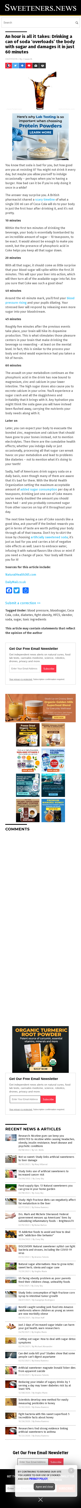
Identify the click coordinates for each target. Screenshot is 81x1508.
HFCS (56, 615)
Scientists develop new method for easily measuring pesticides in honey (43, 1401)
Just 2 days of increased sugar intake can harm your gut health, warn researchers (46, 1326)
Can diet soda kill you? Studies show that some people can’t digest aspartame (46, 1355)
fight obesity (43, 615)
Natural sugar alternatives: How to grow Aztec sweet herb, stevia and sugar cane (46, 1266)
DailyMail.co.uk (15, 582)
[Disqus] (40, 881)
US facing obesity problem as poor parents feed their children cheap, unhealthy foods (44, 1280)
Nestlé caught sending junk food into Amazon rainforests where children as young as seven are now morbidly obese (45, 1310)
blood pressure (38, 610)
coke (16, 615)
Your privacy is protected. (21, 679)
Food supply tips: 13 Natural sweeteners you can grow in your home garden (45, 1187)
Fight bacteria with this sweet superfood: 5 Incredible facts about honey (44, 1416)
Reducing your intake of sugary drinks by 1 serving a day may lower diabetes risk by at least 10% (44, 1385)
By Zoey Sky (38, 1178)
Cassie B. (28, 59)
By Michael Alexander (42, 1346)
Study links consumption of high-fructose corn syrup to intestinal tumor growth (46, 1294)
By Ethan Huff (38, 1318)
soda (8, 619)
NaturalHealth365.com (20, 574)
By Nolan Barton (39, 1225)
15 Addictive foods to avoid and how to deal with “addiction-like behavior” (44, 1233)
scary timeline (45, 199)
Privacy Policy (38, 1478)
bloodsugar (58, 610)
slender (67, 615)
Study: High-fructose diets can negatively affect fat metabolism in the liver (47, 1201)
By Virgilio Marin (39, 1271)
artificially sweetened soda (49, 537)
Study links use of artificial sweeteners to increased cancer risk (43, 1173)
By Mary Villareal (39, 1164)
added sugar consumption (38, 489)
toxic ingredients (34, 619)
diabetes (27, 615)
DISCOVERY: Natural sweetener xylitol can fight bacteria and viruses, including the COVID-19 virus (46, 1250)
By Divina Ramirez (40, 1207)
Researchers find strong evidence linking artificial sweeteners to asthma (43, 1430)
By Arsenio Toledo (40, 1257)
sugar (17, 619)
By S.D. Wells (38, 1150)
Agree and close (44, 1486)
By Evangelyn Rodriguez (43, 1300)
